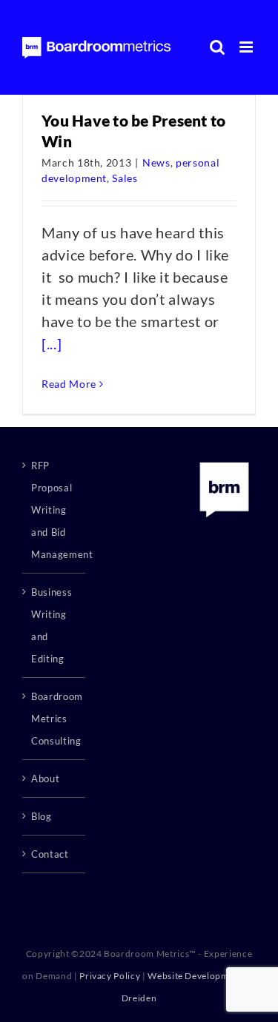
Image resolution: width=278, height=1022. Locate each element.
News (156, 162)
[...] (52, 343)
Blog (41, 816)
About (45, 778)
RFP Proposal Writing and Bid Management (54, 510)
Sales (124, 178)
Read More (69, 383)
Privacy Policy (109, 975)
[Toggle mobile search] (217, 47)
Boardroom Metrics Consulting (54, 718)
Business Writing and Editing (51, 625)
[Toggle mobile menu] (247, 47)
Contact (50, 854)
